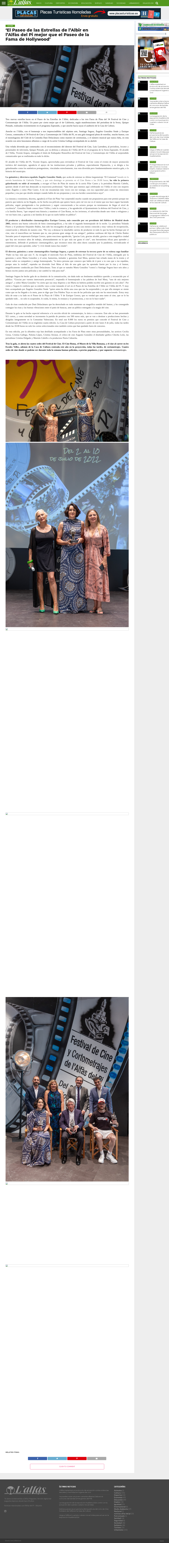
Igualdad (117, 1504)
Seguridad (118, 1520)
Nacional (117, 1511)
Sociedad (121, 3)
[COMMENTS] (106, 112)
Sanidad (109, 3)
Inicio (38, 3)
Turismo (117, 1527)
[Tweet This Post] (47, 112)
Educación (86, 3)
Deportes (60, 3)
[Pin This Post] (67, 112)
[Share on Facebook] (27, 112)
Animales (118, 1490)
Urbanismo (134, 3)
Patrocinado (119, 1516)
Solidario (118, 1525)
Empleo (98, 3)
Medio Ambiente (121, 1509)
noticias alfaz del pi (122, 1514)
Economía (73, 3)
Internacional (119, 1507)
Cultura (48, 3)
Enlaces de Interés (151, 3)
